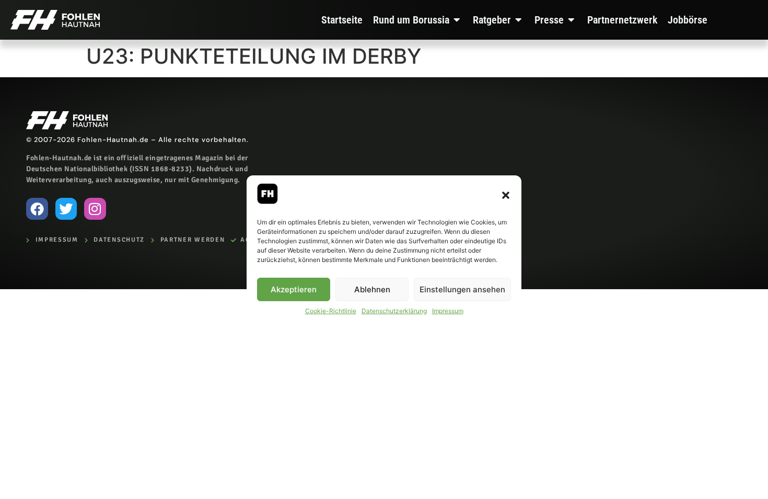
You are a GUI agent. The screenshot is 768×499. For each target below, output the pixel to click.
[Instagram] (95, 209)
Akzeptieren (294, 289)
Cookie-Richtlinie (330, 311)
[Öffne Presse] (571, 20)
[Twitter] (66, 209)
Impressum (447, 311)
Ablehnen (372, 289)
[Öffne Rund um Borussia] (457, 20)
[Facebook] (37, 209)
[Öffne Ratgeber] (519, 20)
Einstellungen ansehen (462, 289)
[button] (506, 195)
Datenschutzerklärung (394, 311)
